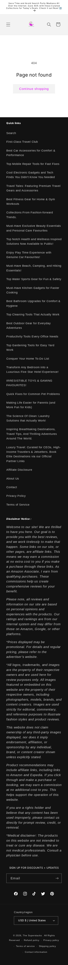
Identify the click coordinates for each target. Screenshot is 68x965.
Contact (11, 487)
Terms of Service (17, 504)
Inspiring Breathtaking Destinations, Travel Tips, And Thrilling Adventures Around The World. (31, 434)
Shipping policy (47, 946)
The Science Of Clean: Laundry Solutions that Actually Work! (28, 418)
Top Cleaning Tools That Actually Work (32, 314)
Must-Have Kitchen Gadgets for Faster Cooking (32, 290)
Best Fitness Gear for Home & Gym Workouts (30, 201)
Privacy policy (51, 940)
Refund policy (31, 940)
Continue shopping (34, 89)
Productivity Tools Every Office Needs (32, 336)
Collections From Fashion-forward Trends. (29, 215)
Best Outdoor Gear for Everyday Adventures (28, 325)
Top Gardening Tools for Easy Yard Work (30, 347)
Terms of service (25, 946)
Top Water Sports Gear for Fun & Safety (33, 279)
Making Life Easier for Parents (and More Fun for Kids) (30, 405)
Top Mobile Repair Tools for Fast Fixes (32, 163)
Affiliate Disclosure (19, 469)
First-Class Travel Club (22, 141)
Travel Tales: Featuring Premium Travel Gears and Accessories (33, 188)
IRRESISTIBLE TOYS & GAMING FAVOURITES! (29, 383)
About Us (12, 478)
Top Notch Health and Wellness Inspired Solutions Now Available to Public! (34, 241)
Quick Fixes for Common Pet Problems (33, 394)
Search (11, 133)
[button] (8, 24)
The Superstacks (32, 935)
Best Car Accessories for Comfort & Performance (30, 153)
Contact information (36, 952)
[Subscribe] (57, 878)
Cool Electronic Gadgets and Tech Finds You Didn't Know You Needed (30, 175)
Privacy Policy (16, 495)
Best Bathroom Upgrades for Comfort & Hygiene (33, 303)
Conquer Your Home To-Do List (27, 358)
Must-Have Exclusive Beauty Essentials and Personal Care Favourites (33, 228)
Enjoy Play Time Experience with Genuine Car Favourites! (28, 255)
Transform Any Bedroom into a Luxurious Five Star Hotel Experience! (32, 369)
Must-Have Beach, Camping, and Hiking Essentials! (33, 268)
